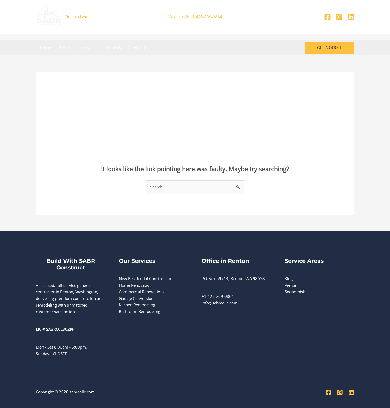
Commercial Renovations (141, 291)
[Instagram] (339, 17)
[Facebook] (327, 17)
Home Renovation (135, 285)
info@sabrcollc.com (219, 303)
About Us (112, 47)
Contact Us (139, 47)
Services (88, 47)
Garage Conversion (136, 298)
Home (45, 47)
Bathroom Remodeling (139, 311)
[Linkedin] (351, 17)
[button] (329, 48)
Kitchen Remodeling (137, 304)
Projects (66, 47)
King (289, 278)
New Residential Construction (145, 278)
